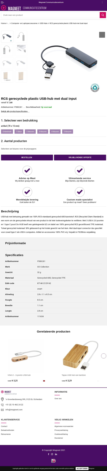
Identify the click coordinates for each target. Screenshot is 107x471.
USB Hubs (44, 23)
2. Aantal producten (14, 141)
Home (3, 23)
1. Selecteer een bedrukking (19, 120)
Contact (4, 426)
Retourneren (6, 434)
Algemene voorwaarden (64, 426)
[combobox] (50, 15)
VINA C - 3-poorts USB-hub (19, 375)
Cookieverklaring (61, 434)
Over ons (58, 398)
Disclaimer (59, 438)
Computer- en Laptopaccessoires (24, 23)
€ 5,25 (13, 381)
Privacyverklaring (61, 430)
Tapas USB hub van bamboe (74, 375)
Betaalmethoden (7, 430)
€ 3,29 (67, 381)
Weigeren (91, 468)
